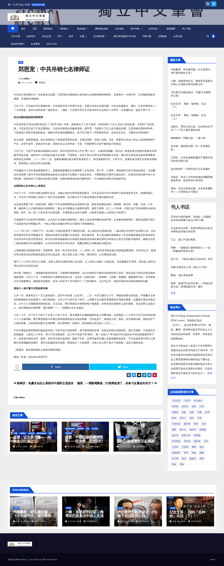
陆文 (184, 458)
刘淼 (184, 412)
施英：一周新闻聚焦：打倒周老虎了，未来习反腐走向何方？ (115, 383)
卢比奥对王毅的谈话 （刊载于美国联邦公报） (136, 514)
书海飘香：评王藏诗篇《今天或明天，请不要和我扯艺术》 (32, 516)
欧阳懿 (197, 435)
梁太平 (175, 435)
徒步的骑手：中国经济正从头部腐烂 (190, 169)
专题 (82, 36)
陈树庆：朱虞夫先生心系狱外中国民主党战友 (45, 383)
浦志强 (197, 441)
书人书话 (186, 28)
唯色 (174, 418)
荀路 (194, 452)
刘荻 (192, 412)
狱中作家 (135, 28)
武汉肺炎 (176, 441)
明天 (60, 36)
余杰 (194, 406)
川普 (199, 418)
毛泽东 (187, 441)
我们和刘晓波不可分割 (125, 36)
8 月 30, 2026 (74, 521)
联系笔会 (48, 28)
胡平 (186, 452)
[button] (208, 36)
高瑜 (182, 464)
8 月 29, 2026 (126, 521)
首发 (71, 36)
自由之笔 (46, 36)
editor (26, 78)
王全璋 (175, 447)
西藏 (201, 452)
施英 (174, 429)
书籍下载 (146, 36)
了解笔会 (64, 28)
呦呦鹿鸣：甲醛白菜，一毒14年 (188, 138)
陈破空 (193, 458)
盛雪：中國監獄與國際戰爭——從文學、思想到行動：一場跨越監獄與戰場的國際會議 (84, 443)
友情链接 (162, 36)
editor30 (37, 447)
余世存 (185, 406)
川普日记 (176, 424)
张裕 (196, 424)
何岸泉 (175, 406)
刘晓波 (175, 412)
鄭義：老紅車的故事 (182, 275)
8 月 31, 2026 (22, 521)
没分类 (16, 508)
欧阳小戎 (186, 435)
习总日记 (176, 400)
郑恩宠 (42, 82)
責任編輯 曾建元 (92, 447)
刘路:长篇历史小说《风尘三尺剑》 (189, 267)
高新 (174, 464)
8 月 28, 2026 (178, 521)
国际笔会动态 (101, 28)
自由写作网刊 (17, 43)
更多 (173, 293)
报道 (20, 62)
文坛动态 (119, 28)
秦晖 (194, 447)
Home (212, 559)
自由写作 (31, 36)
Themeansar (51, 559)
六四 (201, 406)
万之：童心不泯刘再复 (183, 239)
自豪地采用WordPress (18, 559)
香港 (201, 458)
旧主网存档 (99, 36)
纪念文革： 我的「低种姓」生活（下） (187, 514)
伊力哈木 (198, 400)
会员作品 (153, 28)
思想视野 (171, 28)
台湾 (207, 412)
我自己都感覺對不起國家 (136, 441)
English (51, 43)
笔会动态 (82, 28)
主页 (34, 28)
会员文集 (178, 36)
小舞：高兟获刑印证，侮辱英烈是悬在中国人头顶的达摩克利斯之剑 (84, 516)
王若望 (185, 447)
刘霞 (199, 412)
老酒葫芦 (176, 452)
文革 (204, 424)
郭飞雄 (175, 458)
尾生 (192, 418)
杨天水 (183, 429)
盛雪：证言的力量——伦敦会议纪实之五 (32, 439)
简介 (23, 28)
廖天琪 (187, 424)
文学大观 (15, 36)
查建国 (202, 429)
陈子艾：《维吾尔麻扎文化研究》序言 (192, 259)
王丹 (206, 441)
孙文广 (183, 418)
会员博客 (35, 43)
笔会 (201, 447)
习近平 (187, 400)
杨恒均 (193, 429)
